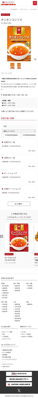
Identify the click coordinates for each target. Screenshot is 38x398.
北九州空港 (18, 307)
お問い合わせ (6, 366)
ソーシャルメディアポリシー (9, 361)
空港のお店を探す (7, 278)
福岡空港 (17, 304)
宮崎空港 (17, 316)
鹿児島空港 (18, 318)
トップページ (4, 9)
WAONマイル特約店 (26, 336)
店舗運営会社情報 (7, 350)
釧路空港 (4, 290)
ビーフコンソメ (10, 257)
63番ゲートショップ (12, 188)
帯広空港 (4, 295)
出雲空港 (4, 307)
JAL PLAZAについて (8, 344)
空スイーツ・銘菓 (7, 332)
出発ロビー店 (9, 142)
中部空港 (29, 286)
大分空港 (17, 309)
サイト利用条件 (6, 352)
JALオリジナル (24, 9)
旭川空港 (4, 297)
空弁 (3, 334)
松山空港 (4, 309)
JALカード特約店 (26, 334)
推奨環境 (4, 355)
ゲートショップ (10, 173)
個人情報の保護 (6, 357)
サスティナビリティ (7, 364)
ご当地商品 (5, 336)
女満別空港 (5, 293)
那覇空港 (29, 304)
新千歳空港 (5, 286)
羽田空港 (17, 288)
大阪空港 (29, 288)
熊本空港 (17, 314)
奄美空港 (17, 321)
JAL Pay (23, 332)
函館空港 (4, 288)
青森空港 (17, 290)
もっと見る (18, 204)
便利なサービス (25, 326)
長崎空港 (17, 311)
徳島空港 (4, 311)
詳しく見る (32, 151)
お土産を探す (14, 9)
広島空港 (4, 304)
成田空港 (17, 286)
